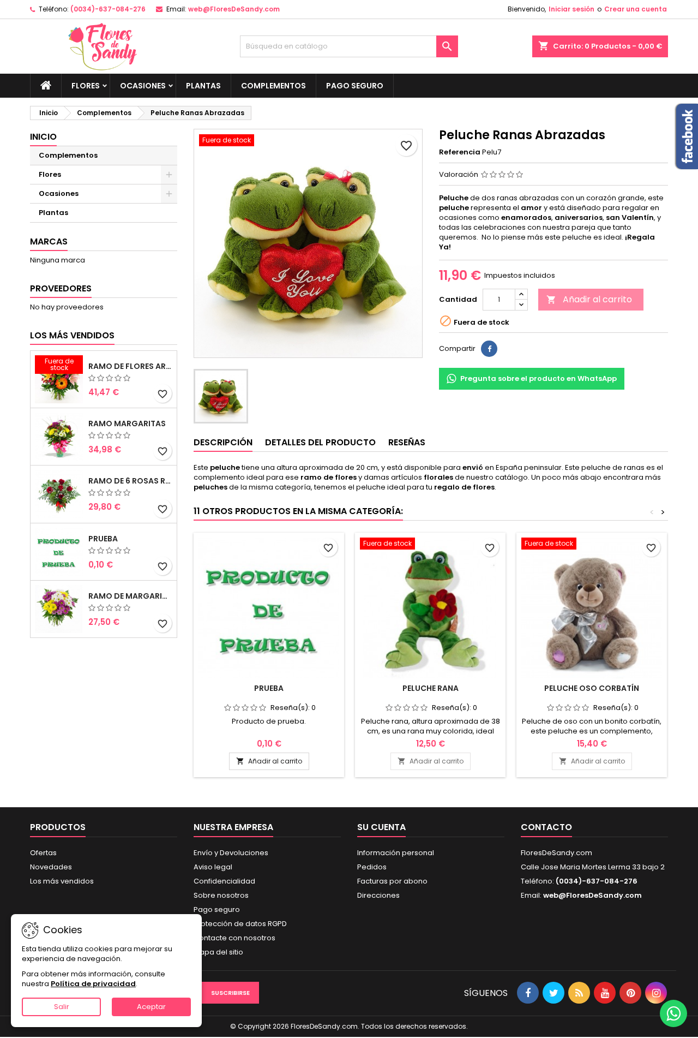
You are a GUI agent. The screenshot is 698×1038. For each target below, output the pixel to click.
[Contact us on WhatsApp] (673, 1013)
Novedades (51, 867)
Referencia (459, 152)
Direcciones (378, 895)
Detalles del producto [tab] (320, 442)
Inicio (43, 136)
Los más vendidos (72, 335)
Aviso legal (213, 867)
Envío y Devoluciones (231, 853)
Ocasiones (143, 85)
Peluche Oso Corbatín (591, 688)
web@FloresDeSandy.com (234, 9)
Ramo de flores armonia (130, 366)
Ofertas (43, 853)
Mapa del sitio (218, 952)
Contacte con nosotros (234, 938)
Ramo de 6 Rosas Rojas (130, 480)
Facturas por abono (392, 881)
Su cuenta (381, 827)
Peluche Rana (430, 688)
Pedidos (372, 867)
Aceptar (151, 1006)
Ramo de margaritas (130, 596)
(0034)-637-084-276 (108, 9)
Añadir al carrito (589, 299)
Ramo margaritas (127, 423)
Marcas (49, 241)
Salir (61, 1006)
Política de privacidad (93, 984)
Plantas (203, 85)
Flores (85, 85)
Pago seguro (354, 85)
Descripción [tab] (223, 442)
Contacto (546, 827)
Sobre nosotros (221, 895)
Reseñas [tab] (406, 442)
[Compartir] (489, 349)
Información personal (395, 853)
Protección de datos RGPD (240, 923)
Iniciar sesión (571, 9)
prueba (103, 538)
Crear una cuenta (635, 9)
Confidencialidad (224, 881)
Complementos (273, 85)
